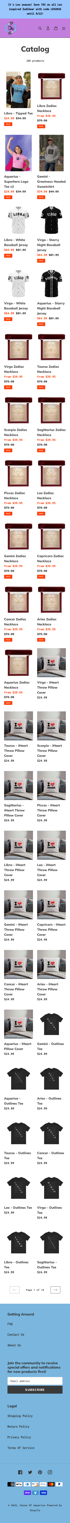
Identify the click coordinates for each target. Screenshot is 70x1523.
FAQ (10, 1324)
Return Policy (18, 1426)
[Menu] (64, 28)
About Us (14, 1345)
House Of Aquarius (32, 1505)
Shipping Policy (20, 1416)
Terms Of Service (20, 1448)
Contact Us (15, 1334)
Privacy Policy (19, 1437)
